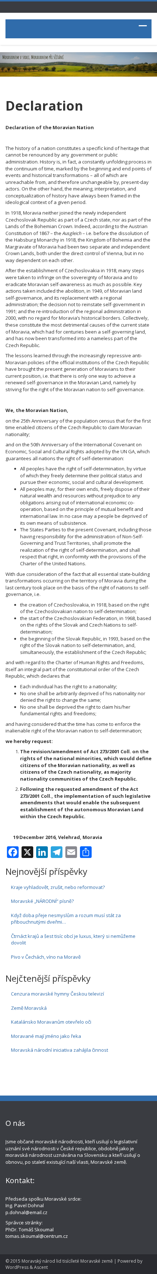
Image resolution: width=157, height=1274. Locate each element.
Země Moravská (29, 1008)
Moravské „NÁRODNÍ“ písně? (42, 901)
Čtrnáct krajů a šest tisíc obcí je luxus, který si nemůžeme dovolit (73, 939)
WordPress (16, 1267)
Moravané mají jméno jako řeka (46, 1036)
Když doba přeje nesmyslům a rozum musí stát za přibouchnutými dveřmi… (66, 918)
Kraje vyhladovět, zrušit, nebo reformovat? (58, 887)
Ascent (41, 1267)
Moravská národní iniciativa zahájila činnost (59, 1050)
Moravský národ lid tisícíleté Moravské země (67, 1261)
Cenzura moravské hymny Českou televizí (57, 993)
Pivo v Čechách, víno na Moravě (46, 957)
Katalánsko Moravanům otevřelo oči (51, 1022)
